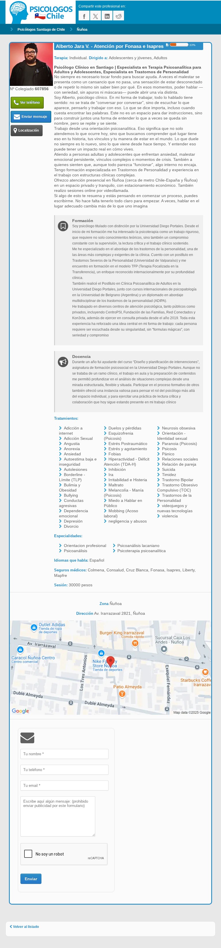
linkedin (107, 15)
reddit (118, 15)
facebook (84, 15)
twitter (95, 15)
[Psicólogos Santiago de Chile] (42, 12)
